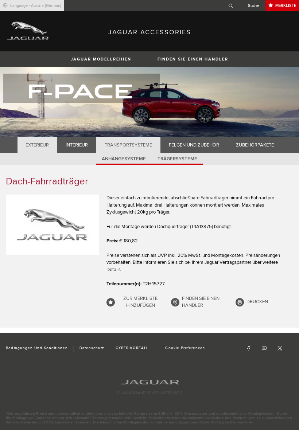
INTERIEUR (77, 145)
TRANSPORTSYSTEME (128, 145)
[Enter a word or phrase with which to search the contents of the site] (245, 5)
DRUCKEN (257, 302)
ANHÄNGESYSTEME (124, 159)
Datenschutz (91, 348)
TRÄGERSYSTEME (177, 159)
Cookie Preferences (185, 348)
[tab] (37, 145)
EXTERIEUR (37, 145)
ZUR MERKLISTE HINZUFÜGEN (140, 302)
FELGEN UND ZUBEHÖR (194, 145)
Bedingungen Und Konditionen (37, 348)
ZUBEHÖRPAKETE (255, 145)
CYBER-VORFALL (132, 348)
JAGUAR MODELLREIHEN (101, 59)
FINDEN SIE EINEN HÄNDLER (193, 59)
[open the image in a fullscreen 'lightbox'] (52, 225)
